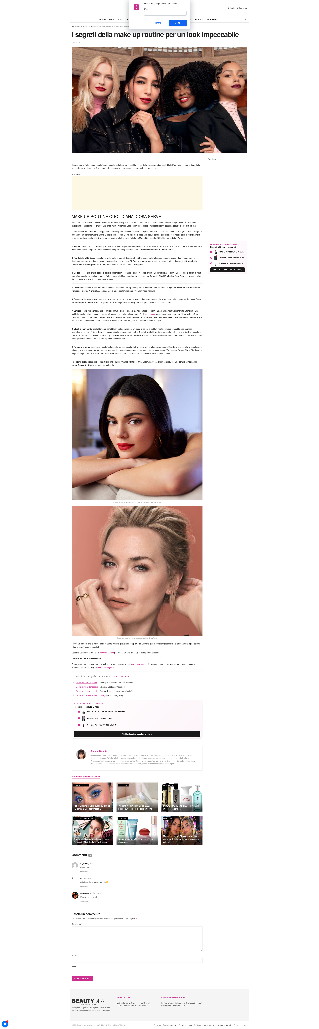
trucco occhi (150, 314)
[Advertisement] (137, 193)
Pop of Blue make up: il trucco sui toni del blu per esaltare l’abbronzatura (92, 807)
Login (232, 8)
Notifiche (229, 1025)
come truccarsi (121, 676)
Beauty (102, 19)
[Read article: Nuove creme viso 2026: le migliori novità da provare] (137, 830)
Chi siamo (157, 1025)
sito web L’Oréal (107, 652)
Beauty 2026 (81, 26)
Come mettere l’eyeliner (86, 682)
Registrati (243, 8)
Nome (74, 955)
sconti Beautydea (106, 667)
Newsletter (220, 1025)
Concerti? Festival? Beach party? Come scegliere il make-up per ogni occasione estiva (181, 838)
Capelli (120, 19)
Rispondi (85, 871)
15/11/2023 (76, 42)
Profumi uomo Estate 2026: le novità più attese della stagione (181, 807)
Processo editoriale (170, 1025)
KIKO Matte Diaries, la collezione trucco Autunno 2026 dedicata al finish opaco (91, 840)
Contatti (182, 1025)
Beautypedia (212, 19)
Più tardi (157, 23)
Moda (111, 19)
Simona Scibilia (98, 751)
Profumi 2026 (169, 785)
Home (74, 26)
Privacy (189, 1025)
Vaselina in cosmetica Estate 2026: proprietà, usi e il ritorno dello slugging (135, 807)
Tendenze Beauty (81, 785)
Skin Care (123, 818)
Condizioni (197, 1025)
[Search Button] (246, 19)
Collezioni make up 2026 (84, 818)
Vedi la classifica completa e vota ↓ (137, 734)
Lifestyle (198, 19)
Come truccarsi (93, 26)
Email (74, 966)
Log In (245, 1025)
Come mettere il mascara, (87, 686)
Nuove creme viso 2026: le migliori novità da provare (136, 840)
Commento (77, 924)
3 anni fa (93, 864)
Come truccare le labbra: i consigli (91, 695)
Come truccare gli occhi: (86, 691)
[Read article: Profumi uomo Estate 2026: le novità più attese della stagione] (181, 797)
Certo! (177, 23)
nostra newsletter (139, 664)
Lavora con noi (208, 1025)
